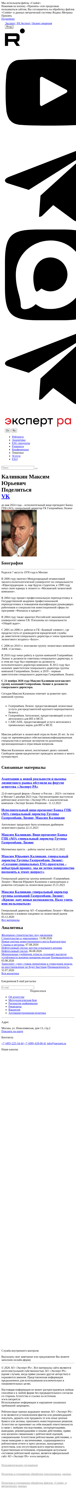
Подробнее (8, 18)
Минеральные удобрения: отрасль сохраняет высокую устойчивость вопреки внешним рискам (34, 956)
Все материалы (10, 920)
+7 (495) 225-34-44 (12, 1043)
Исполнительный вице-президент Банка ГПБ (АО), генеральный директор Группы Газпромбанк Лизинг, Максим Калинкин (36, 814)
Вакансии (14, 1009)
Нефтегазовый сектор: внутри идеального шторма (31, 947)
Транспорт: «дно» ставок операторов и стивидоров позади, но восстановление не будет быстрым (37, 965)
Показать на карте (12, 1031)
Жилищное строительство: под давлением (26, 935)
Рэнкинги (18, 446)
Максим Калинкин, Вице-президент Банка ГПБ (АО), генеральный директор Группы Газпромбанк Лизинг (34, 838)
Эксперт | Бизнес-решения (36, 23)
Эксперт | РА (12, 23)
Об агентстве (16, 996)
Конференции (20, 449)
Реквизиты (15, 1006)
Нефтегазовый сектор (14, 951)
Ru (14, 430)
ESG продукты (21, 443)
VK (5, 496)
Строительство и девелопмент (19, 938)
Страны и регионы (12, 944)
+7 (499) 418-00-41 (35, 1043)
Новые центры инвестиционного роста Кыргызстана (33, 941)
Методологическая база (22, 1000)
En (7, 430)
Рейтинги (18, 436)
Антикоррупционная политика (27, 1012)
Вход (9, 26)
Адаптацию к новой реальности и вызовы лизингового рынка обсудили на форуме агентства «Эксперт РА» (33, 782)
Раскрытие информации (23, 1003)
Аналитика (18, 439)
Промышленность (61, 957)
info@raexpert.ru (56, 1043)
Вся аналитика (10, 973)
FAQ (15, 459)
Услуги (16, 455)
